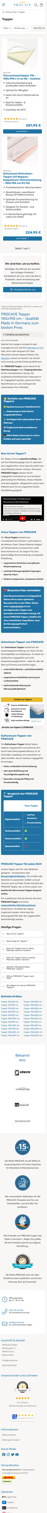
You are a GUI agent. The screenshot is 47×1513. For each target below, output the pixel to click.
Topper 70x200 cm (9, 1008)
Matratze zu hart (35, 348)
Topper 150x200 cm (33, 1005)
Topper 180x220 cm (33, 1018)
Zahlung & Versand (10, 1440)
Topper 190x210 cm (32, 1025)
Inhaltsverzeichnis (17, 334)
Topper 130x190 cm (10, 1029)
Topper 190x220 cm (33, 1029)
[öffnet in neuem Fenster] (22, 1417)
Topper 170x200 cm (33, 1012)
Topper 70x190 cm (9, 1005)
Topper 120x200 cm (10, 1025)
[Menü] (4, 4)
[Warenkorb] (41, 4)
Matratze (5, 358)
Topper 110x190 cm (9, 1022)
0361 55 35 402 (16, 1310)
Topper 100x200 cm (10, 1018)
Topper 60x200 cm (10, 1002)
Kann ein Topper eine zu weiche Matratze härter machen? (20, 958)
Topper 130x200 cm (10, 1032)
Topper (21, 12)
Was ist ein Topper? (15, 934)
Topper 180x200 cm (33, 1015)
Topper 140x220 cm (33, 1002)
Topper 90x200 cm (10, 1015)
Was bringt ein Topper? (16, 941)
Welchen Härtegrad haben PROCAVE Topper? (18, 968)
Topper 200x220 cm (33, 1035)
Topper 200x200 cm (33, 1032)
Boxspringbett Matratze (13, 876)
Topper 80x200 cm (10, 1012)
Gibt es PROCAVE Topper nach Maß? (20, 977)
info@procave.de (16, 1322)
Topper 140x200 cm (10, 1035)
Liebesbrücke (16, 606)
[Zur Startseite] (22, 4)
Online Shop (11, 12)
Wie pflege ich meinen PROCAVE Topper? (21, 986)
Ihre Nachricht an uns (24, 289)
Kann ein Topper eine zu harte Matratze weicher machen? (20, 949)
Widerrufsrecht (9, 1435)
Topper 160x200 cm (33, 1008)
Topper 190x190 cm (32, 1022)
